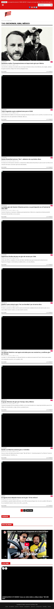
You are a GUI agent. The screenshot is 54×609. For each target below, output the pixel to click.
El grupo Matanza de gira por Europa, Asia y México (17, 402)
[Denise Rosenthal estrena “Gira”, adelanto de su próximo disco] (27, 139)
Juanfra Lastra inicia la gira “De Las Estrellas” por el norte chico (21, 304)
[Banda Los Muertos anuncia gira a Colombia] (27, 430)
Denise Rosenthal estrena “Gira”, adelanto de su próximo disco (21, 159)
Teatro (49, 606)
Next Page (29, 510)
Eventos (17, 606)
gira (19, 23)
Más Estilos (4, 205)
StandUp (45, 606)
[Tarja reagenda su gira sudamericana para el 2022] (27, 92)
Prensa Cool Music (7, 65)
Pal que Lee (39, 606)
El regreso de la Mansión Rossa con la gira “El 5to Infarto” (19, 497)
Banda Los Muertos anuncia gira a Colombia (15, 449)
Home (2, 20)
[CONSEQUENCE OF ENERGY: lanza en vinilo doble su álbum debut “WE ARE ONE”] (27, 583)
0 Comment (50, 71)
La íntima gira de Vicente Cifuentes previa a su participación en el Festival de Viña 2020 (25, 207)
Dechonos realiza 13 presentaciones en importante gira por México (22, 63)
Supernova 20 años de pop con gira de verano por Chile (18, 256)
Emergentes (27, 606)
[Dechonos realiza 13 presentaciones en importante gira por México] (27, 44)
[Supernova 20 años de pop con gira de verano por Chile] (27, 237)
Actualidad (3, 61)
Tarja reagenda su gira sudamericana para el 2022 (17, 111)
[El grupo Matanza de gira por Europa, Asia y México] (27, 382)
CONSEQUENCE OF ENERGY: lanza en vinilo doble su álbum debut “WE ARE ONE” (25, 597)
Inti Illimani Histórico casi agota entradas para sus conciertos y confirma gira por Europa (25, 353)
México (26, 23)
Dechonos (11, 23)
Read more (3, 71)
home (6, 606)
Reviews (21, 606)
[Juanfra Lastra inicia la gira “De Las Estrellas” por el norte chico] (27, 285)
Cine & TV (33, 606)
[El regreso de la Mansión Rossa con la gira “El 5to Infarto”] (27, 478)
